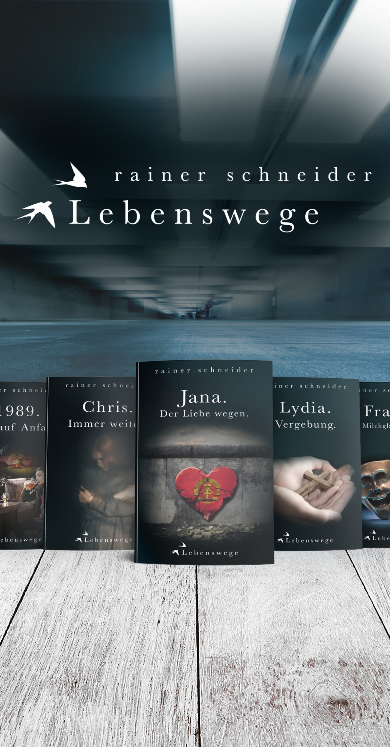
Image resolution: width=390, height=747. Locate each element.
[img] (195, 373)
